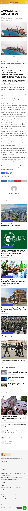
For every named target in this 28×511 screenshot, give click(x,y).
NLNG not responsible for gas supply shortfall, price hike (14, 431)
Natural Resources (5, 498)
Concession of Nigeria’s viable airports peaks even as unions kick (17, 371)
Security (17, 493)
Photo (16, 489)
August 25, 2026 (5, 285)
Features (3, 493)
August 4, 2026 (4, 362)
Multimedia (4, 496)
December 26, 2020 (12, 374)
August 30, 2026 (5, 227)
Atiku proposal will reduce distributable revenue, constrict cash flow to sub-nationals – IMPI (13, 82)
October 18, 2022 (12, 380)
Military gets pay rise (8, 336)
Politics (16, 491)
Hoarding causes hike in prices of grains (14, 437)
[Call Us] (25, 508)
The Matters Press (9, 18)
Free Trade (6, 176)
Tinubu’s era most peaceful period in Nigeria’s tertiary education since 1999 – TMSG (13, 309)
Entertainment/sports (6, 491)
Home (2, 8)
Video (16, 498)
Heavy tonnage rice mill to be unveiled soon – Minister (16, 384)
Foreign (3, 494)
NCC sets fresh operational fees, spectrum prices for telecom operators (15, 425)
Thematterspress (19, 494)
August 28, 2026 (5, 257)
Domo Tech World (7, 507)
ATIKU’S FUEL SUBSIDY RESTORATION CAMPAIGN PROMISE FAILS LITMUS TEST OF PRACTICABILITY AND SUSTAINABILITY (14, 76)
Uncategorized (18, 496)
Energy (2, 489)
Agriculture (4, 485)
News (6, 8)
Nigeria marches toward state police (13, 360)
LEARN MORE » (4, 461)
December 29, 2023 (12, 386)
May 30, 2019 (19, 18)
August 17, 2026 (5, 313)
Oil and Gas (17, 487)
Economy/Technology (7, 220)
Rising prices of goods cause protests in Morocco (11, 417)
